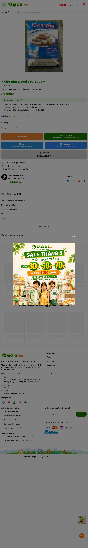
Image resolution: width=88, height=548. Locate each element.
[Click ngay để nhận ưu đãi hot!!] (44, 274)
